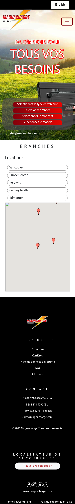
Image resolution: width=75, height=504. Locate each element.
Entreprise (37, 349)
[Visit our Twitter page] (40, 484)
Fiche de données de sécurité (37, 361)
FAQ (37, 368)
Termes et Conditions (18, 501)
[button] (38, 246)
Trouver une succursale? (37, 466)
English (60, 4)
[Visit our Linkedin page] (45, 484)
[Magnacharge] (17, 20)
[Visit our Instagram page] (34, 484)
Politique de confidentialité (56, 501)
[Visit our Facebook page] (29, 484)
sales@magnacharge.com (25, 133)
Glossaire (37, 374)
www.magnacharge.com (37, 491)
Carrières (37, 355)
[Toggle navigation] (67, 22)
